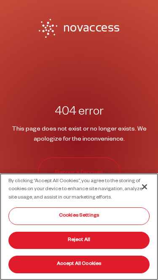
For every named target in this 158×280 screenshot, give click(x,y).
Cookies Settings (79, 216)
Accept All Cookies (79, 264)
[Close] (144, 187)
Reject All (79, 240)
